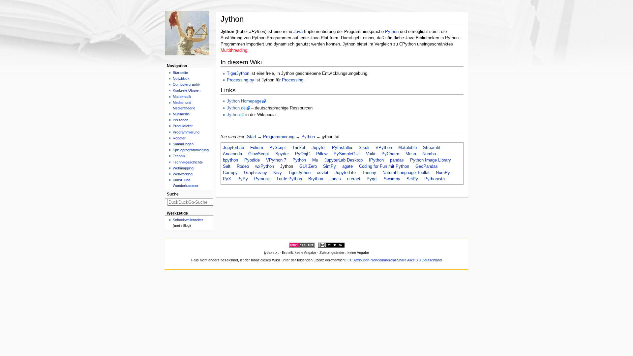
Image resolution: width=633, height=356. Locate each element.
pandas (397, 160)
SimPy (329, 166)
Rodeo (243, 166)
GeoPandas (426, 166)
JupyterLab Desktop (343, 160)
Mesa (411, 154)
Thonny (369, 172)
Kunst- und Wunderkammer (185, 183)
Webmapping (183, 168)
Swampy (392, 179)
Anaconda (232, 154)
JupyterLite (345, 172)
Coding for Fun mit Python (384, 166)
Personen (180, 120)
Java (298, 31)
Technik (179, 156)
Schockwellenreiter (188, 220)
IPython (376, 160)
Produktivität (183, 126)
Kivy (277, 172)
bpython (230, 160)
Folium (256, 147)
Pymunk (262, 179)
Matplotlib (407, 147)
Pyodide (252, 160)
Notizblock (181, 78)
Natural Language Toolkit (406, 172)
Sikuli (364, 147)
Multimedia (181, 114)
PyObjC (302, 154)
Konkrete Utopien (186, 90)
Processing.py (240, 80)
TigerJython (238, 73)
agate (347, 166)
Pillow (321, 154)
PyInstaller (342, 147)
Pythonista (434, 179)
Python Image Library (430, 160)
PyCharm (390, 154)
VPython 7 (276, 160)
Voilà (370, 154)
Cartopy (230, 172)
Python (392, 31)
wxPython (264, 166)
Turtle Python (289, 179)
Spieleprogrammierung (191, 150)
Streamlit (431, 147)
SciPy (412, 179)
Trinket (298, 147)
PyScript (277, 147)
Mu (315, 160)
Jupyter (319, 147)
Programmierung (278, 136)
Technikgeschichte (188, 162)
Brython (315, 179)
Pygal (372, 179)
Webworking (183, 174)
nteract (353, 179)
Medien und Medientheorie (184, 105)
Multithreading (234, 50)
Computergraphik (186, 84)
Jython (233, 114)
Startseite (180, 72)
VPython (384, 147)
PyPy (242, 179)
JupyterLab (233, 147)
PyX (227, 179)
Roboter (179, 138)
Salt (226, 166)
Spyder (282, 154)
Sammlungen (183, 144)
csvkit (322, 172)
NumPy (443, 172)
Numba (429, 154)
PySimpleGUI (347, 154)
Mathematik (182, 97)
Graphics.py (255, 172)
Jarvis (335, 179)
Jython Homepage (244, 101)
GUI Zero (308, 166)
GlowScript (258, 154)
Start (251, 136)
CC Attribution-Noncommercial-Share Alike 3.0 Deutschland (394, 260)
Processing (292, 80)
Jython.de (236, 108)
